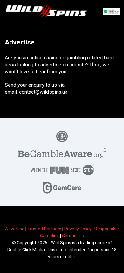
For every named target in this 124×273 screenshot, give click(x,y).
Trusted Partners (44, 228)
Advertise (14, 228)
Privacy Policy (78, 228)
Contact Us (73, 235)
